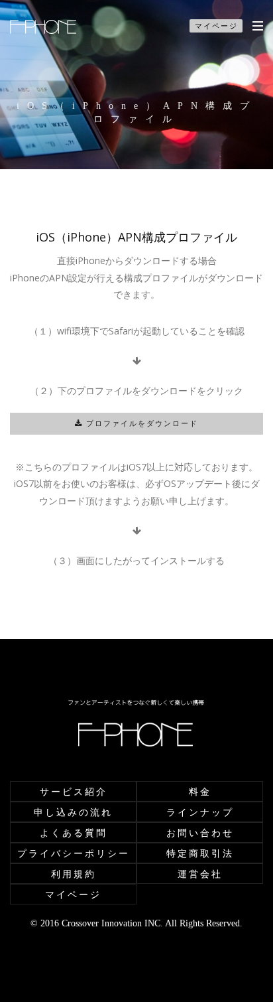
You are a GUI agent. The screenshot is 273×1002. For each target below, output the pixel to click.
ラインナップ (200, 812)
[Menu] (258, 25)
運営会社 (200, 873)
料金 (200, 791)
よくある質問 (73, 832)
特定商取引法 (200, 853)
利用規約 (73, 873)
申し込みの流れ (73, 812)
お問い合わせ (200, 832)
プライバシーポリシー (73, 853)
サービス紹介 (73, 791)
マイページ (216, 26)
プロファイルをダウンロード (140, 423)
